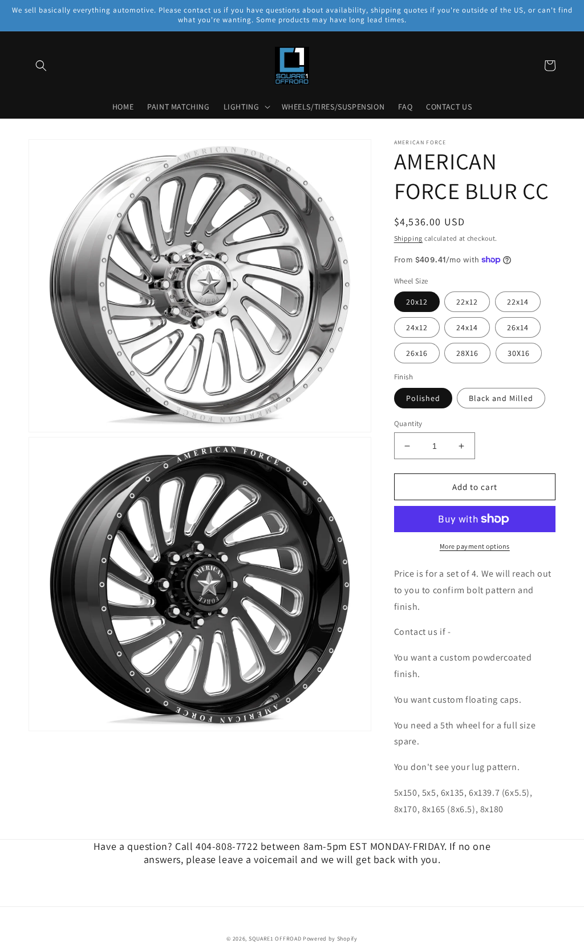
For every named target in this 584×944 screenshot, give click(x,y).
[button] (41, 65)
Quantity (408, 423)
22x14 (518, 302)
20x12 (417, 302)
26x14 (518, 327)
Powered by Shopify (330, 938)
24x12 (417, 327)
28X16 (467, 353)
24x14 (467, 327)
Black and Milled (501, 398)
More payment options (475, 546)
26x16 (417, 353)
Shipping (408, 238)
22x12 (467, 302)
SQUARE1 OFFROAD (275, 938)
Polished (423, 398)
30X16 (519, 353)
